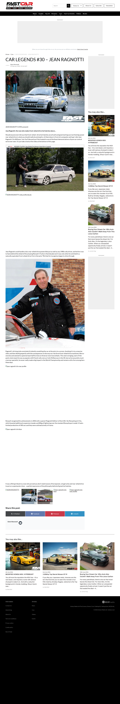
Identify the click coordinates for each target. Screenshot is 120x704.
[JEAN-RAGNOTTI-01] (45, 496)
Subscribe (99, 5)
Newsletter (109, 5)
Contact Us (9, 605)
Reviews (54, 14)
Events (33, 618)
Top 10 (47, 14)
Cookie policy (9, 627)
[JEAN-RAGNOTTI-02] (29, 496)
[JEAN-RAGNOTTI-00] (13, 496)
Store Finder (9, 632)
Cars (60, 14)
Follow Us (76, 6)
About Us (88, 5)
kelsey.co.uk (111, 610)
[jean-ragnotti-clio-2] (77, 496)
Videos (78, 14)
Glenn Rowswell (14, 64)
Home (7, 54)
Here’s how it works (82, 49)
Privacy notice (9, 623)
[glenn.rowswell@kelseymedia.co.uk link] (20, 523)
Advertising (9, 610)
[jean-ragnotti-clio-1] (61, 496)
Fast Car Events (69, 14)
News (35, 14)
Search (68, 6)
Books (85, 14)
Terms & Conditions (11, 618)
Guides (41, 14)
